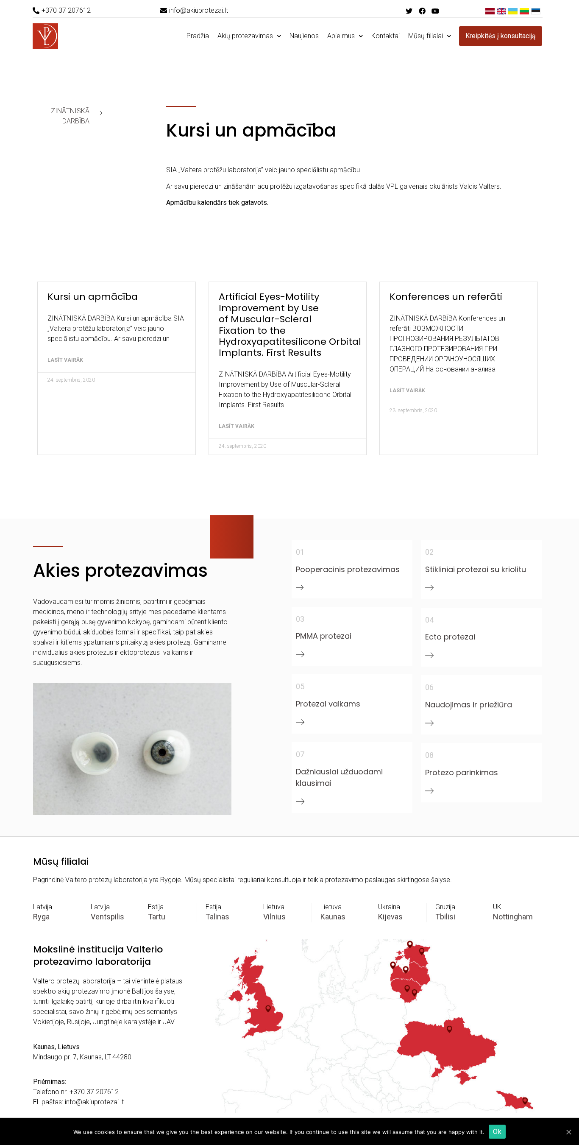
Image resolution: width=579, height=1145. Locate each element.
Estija (156, 907)
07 (300, 754)
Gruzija (445, 907)
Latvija (42, 907)
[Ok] (568, 1132)
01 (300, 551)
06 (429, 687)
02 (429, 551)
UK (497, 907)
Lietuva (273, 907)
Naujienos (304, 36)
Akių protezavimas (245, 36)
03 (300, 618)
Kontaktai (385, 36)
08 (429, 755)
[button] (62, 10)
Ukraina (389, 907)
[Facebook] (422, 10)
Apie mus (341, 36)
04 (429, 619)
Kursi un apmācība (92, 296)
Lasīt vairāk (65, 360)
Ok (497, 1132)
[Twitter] (408, 10)
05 (300, 686)
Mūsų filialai (425, 36)
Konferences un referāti (446, 296)
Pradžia (198, 36)
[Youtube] (435, 10)
